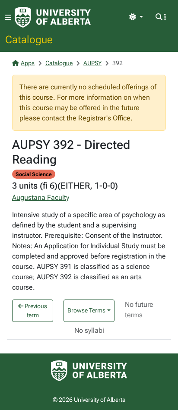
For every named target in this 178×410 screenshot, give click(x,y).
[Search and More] (161, 17)
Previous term (35, 311)
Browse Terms (86, 310)
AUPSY (92, 63)
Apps (28, 63)
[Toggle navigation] (8, 17)
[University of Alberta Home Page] (52, 17)
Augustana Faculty (40, 197)
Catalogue (29, 39)
